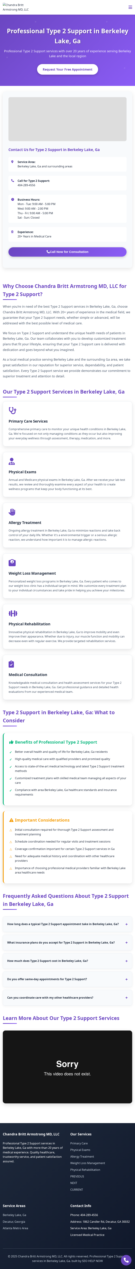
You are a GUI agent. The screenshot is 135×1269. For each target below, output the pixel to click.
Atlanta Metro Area (15, 1228)
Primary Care (79, 1143)
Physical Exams (80, 1150)
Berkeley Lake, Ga (14, 1215)
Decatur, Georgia (14, 1222)
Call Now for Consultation (69, 252)
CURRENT (76, 1190)
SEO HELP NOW (92, 1261)
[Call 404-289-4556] (126, 1260)
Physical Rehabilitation (85, 1170)
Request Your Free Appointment (67, 69)
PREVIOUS (77, 1176)
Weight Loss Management (87, 1163)
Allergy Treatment (82, 1156)
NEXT (73, 1183)
